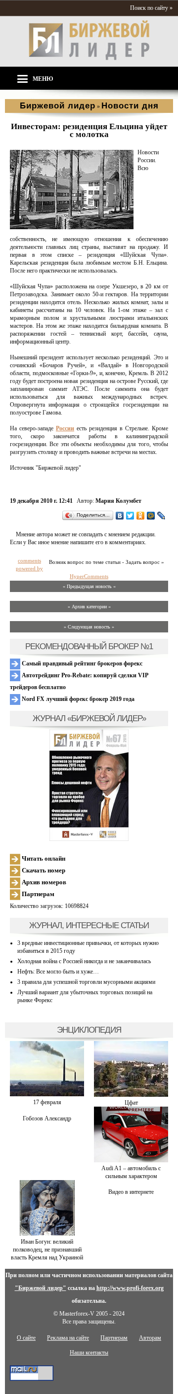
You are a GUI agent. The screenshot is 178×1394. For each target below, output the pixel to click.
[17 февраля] (47, 1094)
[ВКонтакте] (120, 515)
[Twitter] (130, 515)
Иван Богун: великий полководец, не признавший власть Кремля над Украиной (47, 1249)
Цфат (131, 1102)
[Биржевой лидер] (89, 58)
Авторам (150, 1337)
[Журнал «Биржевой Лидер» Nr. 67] (89, 785)
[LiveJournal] (161, 515)
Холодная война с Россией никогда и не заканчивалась (84, 961)
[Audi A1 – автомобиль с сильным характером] (131, 1160)
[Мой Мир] (151, 515)
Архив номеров (43, 882)
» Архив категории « (89, 606)
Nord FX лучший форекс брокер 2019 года (77, 699)
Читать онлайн (42, 858)
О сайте (26, 1337)
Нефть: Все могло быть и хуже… (58, 971)
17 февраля (47, 1102)
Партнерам (37, 894)
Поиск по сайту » (151, 7)
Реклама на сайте (68, 1337)
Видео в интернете (131, 1191)
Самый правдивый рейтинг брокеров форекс (81, 663)
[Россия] (72, 227)
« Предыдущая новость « (89, 586)
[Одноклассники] (140, 515)
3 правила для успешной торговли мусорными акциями (86, 981)
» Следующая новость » (89, 626)
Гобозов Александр (47, 1118)
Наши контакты (89, 1352)
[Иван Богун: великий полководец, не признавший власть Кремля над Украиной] (47, 1233)
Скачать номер (42, 870)
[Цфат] (131, 1094)
